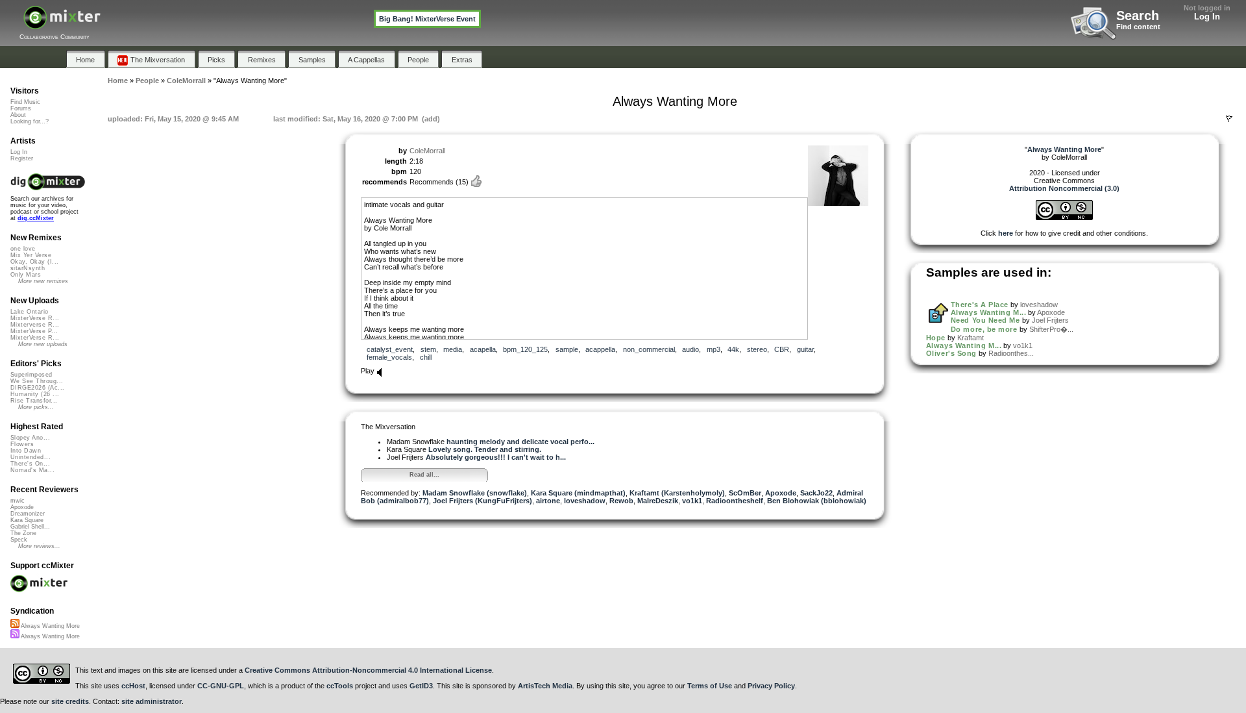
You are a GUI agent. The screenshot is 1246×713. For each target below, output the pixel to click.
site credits (70, 701)
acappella (600, 349)
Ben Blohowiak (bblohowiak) (816, 501)
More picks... (36, 407)
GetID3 (421, 686)
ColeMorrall (427, 151)
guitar (805, 349)
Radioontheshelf (734, 501)
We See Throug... (36, 381)
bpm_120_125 (525, 349)
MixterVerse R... (34, 318)
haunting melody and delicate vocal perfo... (520, 441)
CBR (781, 349)
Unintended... (30, 457)
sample (567, 349)
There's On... (30, 463)
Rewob (621, 501)
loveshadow (584, 501)
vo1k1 (692, 501)
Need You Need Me (985, 320)
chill (426, 357)
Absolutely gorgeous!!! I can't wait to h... (496, 457)
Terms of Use (709, 686)
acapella (483, 349)
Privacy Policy (771, 686)
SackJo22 (816, 493)
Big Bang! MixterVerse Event (427, 19)
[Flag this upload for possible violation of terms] (1229, 119)
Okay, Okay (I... (34, 261)
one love (23, 248)
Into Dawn (25, 450)
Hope (936, 338)
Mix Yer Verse (30, 255)
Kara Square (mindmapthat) (578, 493)
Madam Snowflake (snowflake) (474, 493)
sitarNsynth (27, 268)
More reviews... (39, 546)
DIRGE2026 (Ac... (37, 387)
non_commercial (649, 349)
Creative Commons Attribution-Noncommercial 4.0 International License (368, 670)
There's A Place (979, 304)
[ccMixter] (61, 24)
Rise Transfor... (33, 400)
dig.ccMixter (36, 218)
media (452, 349)
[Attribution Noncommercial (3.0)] (1064, 217)
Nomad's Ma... (32, 470)
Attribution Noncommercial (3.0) (1064, 188)
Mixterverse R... (34, 324)
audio (690, 349)
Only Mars (25, 274)
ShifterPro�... (1051, 329)
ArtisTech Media (545, 686)
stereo (757, 349)
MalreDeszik (657, 501)
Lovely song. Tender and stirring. (484, 449)
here (1005, 233)
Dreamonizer (27, 513)
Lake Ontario (29, 311)
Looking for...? (29, 121)
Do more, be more (984, 329)
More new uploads (42, 344)
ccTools (339, 686)
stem (428, 349)
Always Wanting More (49, 626)
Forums (20, 108)
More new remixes (43, 281)
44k (733, 349)
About (18, 115)
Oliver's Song (951, 353)
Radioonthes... (1011, 353)
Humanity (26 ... (34, 394)
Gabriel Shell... (30, 526)
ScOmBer (745, 493)
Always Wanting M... (988, 312)
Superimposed (31, 374)
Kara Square (26, 520)
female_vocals (389, 357)
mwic (17, 500)
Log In (1207, 16)
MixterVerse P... (34, 331)
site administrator (151, 701)
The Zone (23, 533)
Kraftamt (970, 338)
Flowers (22, 444)
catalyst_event (390, 349)
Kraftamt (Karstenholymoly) (677, 493)
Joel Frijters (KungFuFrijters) (482, 501)
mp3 (713, 349)
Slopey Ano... (30, 437)
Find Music (25, 102)
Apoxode (780, 493)
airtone (548, 501)
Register (21, 158)
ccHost (133, 686)
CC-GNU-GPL (220, 686)
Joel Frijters (1050, 320)
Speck (18, 539)
